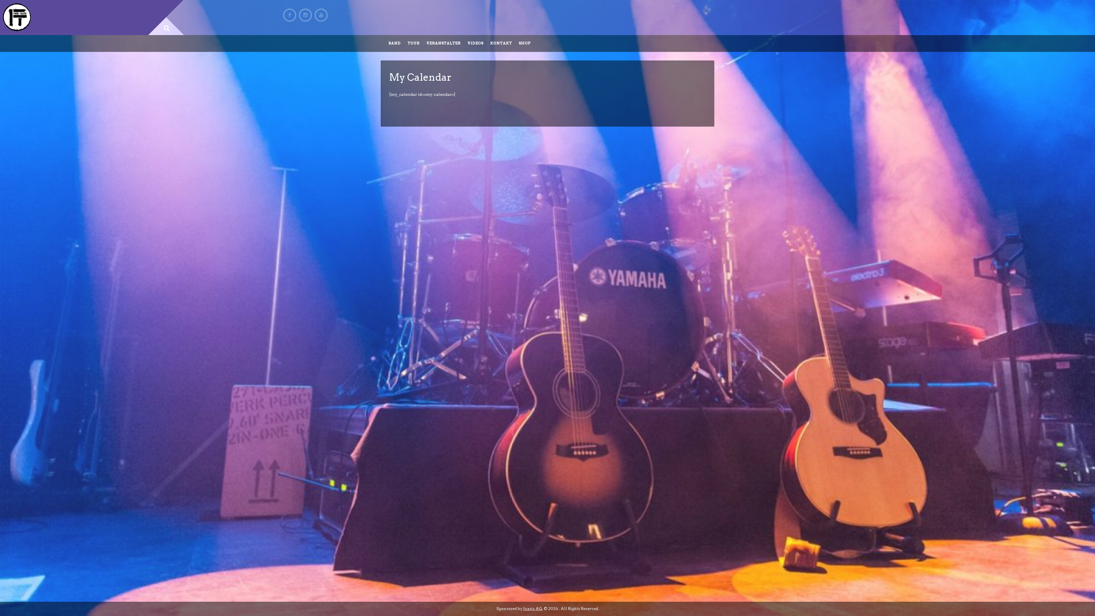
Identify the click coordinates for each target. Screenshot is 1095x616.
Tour (413, 43)
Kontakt (501, 43)
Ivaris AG (532, 609)
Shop (524, 43)
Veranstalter (443, 43)
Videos (475, 43)
